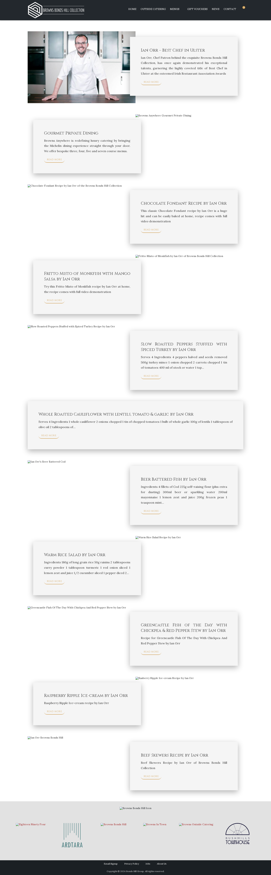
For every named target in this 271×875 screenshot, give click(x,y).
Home (132, 9)
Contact (230, 9)
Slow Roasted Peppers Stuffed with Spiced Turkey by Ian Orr (184, 347)
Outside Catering (153, 9)
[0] (242, 9)
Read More (151, 81)
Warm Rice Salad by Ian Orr (74, 555)
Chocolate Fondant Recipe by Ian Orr (184, 203)
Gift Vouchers (197, 9)
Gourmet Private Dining (71, 133)
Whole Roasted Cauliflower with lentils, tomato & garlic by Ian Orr (116, 414)
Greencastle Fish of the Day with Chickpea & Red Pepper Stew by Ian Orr (184, 627)
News (215, 9)
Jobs (148, 863)
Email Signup (111, 863)
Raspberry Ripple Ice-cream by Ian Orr (86, 695)
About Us (161, 863)
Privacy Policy (131, 863)
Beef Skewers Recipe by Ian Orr (174, 755)
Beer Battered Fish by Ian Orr (173, 479)
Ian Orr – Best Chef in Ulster (173, 50)
